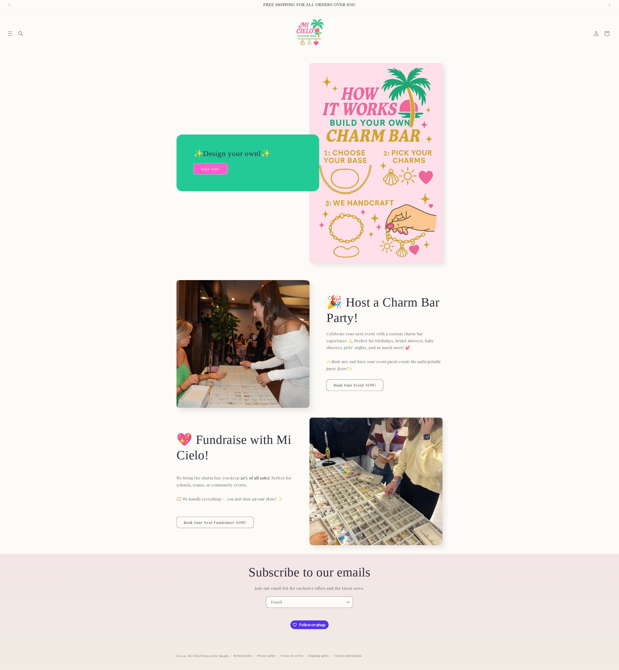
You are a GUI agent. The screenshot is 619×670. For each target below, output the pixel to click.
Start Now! (210, 168)
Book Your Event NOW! (355, 385)
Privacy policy (266, 655)
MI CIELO (195, 656)
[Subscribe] (347, 602)
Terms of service (292, 655)
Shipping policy (318, 655)
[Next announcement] (609, 4)
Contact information (348, 655)
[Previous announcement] (9, 4)
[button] (10, 33)
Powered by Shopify (215, 656)
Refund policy (243, 655)
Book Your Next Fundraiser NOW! (215, 522)
